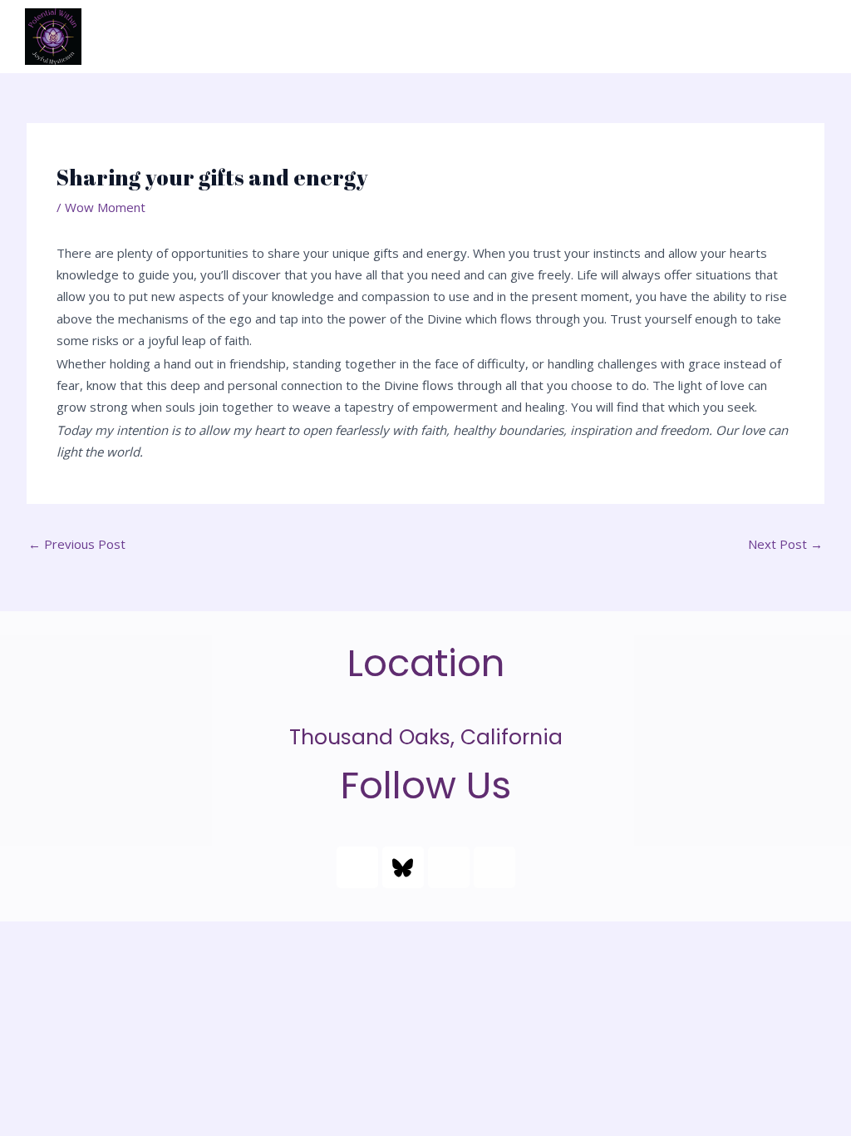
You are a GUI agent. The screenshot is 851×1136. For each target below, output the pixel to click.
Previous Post (76, 544)
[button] (812, 36)
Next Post (785, 544)
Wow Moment (105, 207)
